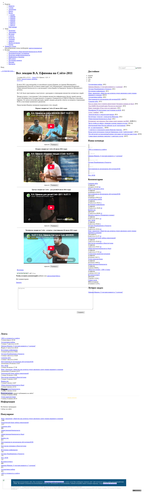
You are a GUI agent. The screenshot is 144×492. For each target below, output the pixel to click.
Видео (11, 13)
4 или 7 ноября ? (93, 112)
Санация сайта (93, 101)
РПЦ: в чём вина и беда (96, 189)
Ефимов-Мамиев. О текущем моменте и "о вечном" (105, 87)
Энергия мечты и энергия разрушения (101, 114)
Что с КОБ (91, 175)
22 (100, 236)
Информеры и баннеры (16, 57)
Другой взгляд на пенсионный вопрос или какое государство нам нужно (112, 134)
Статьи (11, 7)
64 (99, 187)
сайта (59, 486)
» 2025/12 (12, 23)
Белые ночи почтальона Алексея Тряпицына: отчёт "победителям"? (111, 132)
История (11, 34)
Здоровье (12, 39)
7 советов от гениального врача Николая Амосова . (105, 130)
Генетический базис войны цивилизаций (102, 238)
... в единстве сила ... (8, 71)
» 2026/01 (12, 22)
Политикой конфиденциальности (54, 482)
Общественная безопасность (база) (99, 119)
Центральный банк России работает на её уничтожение (107, 125)
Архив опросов (72, 397)
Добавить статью (10, 46)
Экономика (12, 32)
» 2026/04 (12, 16)
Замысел (11, 41)
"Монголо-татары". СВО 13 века (99, 269)
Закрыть (19, 282)
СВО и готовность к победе (97, 149)
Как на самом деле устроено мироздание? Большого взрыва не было (111, 104)
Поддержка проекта (15, 60)
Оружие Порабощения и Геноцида (99, 89)
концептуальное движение (29, 79)
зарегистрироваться (35, 48)
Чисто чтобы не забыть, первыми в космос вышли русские (108, 123)
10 (101, 208)
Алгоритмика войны (95, 84)
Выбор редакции (14, 43)
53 (100, 247)
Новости (11, 6)
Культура (12, 37)
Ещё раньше (13, 27)
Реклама (11, 62)
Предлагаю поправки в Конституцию (100, 243)
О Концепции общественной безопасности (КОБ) (25, 51)
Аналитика (12, 9)
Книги (11, 11)
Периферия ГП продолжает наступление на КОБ (104, 110)
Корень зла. (92, 210)
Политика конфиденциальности (19, 55)
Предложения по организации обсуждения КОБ (104, 99)
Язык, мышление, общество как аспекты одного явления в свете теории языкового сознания (32, 369)
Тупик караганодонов (95, 259)
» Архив (12, 15)
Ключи (11, 44)
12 (101, 213)
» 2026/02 (12, 20)
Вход (2, 67)
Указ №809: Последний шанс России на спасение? (105, 106)
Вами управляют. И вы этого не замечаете (102, 108)
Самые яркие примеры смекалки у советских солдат (105, 136)
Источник (20, 270)
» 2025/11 (12, 25)
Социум (11, 36)
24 (100, 229)
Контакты (12, 64)
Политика (12, 30)
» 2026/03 (12, 18)
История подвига (94, 275)
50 (99, 273)
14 (100, 218)
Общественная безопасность (97, 264)
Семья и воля (92, 280)
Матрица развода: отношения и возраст (101, 215)
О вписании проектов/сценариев (99, 254)
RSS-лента (12, 58)
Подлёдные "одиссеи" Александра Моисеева (103, 116)
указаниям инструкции (110, 483)
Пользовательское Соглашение (19, 53)
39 (101, 197)
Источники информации (96, 91)
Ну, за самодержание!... (96, 127)
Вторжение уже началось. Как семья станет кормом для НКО (108, 121)
